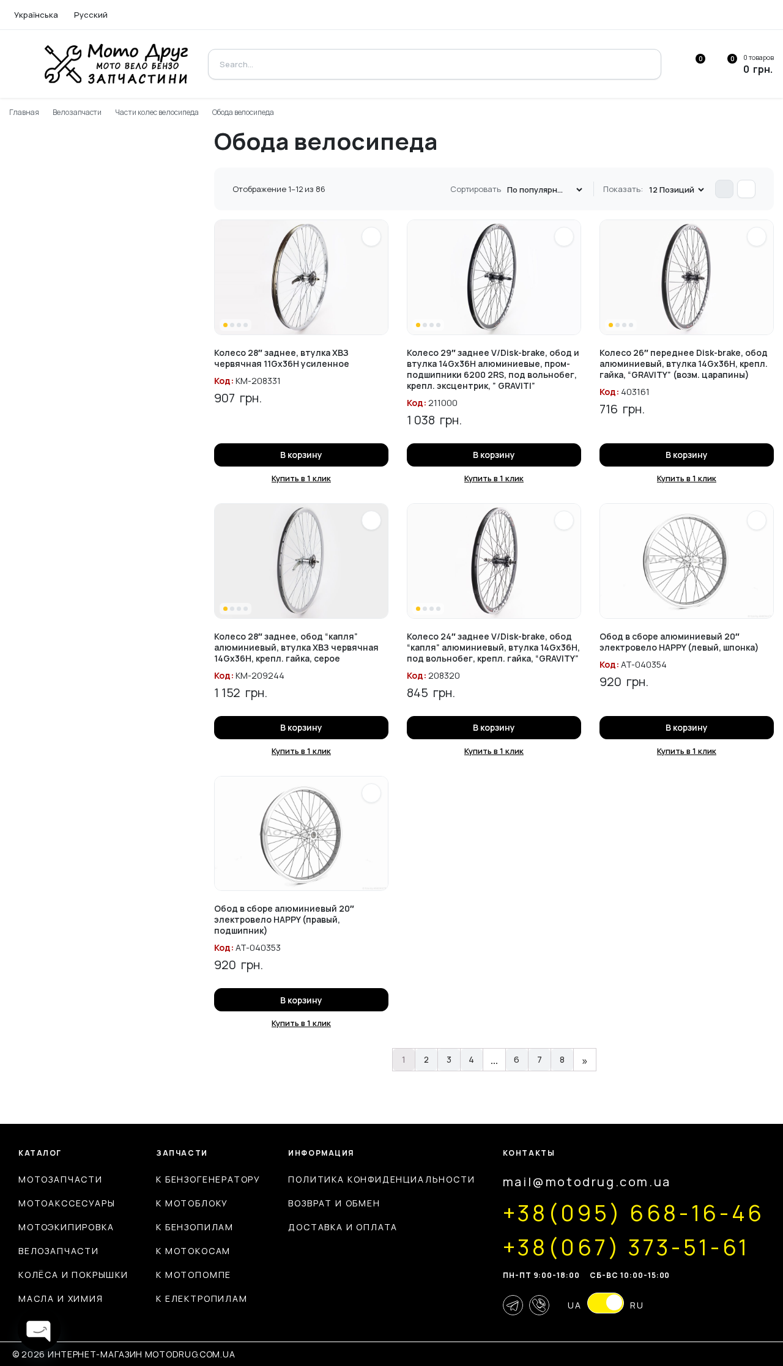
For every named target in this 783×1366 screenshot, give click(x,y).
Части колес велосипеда (156, 112)
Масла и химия (60, 1298)
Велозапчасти (77, 112)
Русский (91, 14)
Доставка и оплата (343, 1227)
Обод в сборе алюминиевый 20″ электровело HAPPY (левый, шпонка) (679, 641)
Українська (36, 14)
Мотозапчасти (60, 1179)
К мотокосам (193, 1251)
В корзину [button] (301, 454)
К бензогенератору (208, 1179)
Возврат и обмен (334, 1203)
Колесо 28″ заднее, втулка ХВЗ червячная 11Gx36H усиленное (281, 358)
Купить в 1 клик (301, 478)
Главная (24, 112)
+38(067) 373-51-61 (626, 1247)
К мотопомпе (193, 1274)
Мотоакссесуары (66, 1203)
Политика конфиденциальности (381, 1179)
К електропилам (201, 1298)
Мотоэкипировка (66, 1227)
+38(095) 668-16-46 (634, 1213)
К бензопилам (195, 1227)
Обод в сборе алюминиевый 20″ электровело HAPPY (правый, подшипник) (284, 919)
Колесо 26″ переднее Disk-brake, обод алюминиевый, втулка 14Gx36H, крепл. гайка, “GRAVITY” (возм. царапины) (683, 363)
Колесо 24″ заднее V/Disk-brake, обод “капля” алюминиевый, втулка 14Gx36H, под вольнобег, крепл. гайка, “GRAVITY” (493, 647)
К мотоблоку (192, 1203)
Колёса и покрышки (73, 1274)
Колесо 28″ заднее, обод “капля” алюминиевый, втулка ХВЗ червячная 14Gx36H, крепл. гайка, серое (296, 647)
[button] (371, 237)
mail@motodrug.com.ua (587, 1181)
